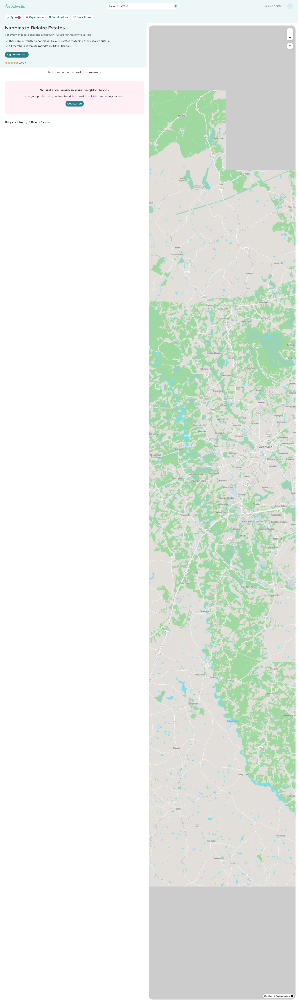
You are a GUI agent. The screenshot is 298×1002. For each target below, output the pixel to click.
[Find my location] (290, 46)
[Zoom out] (290, 37)
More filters (83, 17)
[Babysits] (15, 6)
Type (14, 17)
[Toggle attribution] (292, 996)
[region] (222, 513)
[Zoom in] (290, 31)
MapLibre (268, 996)
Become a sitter (273, 6)
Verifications (60, 17)
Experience (36, 17)
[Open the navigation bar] (290, 6)
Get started (74, 103)
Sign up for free (17, 54)
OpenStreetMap (283, 996)
